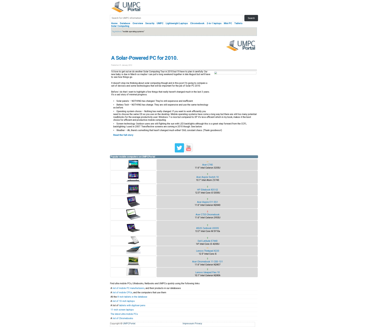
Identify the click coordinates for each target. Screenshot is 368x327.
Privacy (198, 323)
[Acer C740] (133, 168)
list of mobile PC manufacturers (128, 288)
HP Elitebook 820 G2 (207, 189)
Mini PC (228, 23)
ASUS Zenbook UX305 (207, 228)
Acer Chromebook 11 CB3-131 (207, 261)
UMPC (160, 23)
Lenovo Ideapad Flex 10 (207, 272)
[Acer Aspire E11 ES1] (133, 207)
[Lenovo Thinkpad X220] (133, 252)
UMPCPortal (129, 323)
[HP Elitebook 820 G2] (133, 194)
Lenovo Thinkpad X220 (207, 250)
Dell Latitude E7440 (207, 241)
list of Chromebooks (123, 318)
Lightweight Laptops (177, 23)
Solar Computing (120, 26)
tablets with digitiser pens (132, 305)
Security (149, 23)
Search (251, 18)
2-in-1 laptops (214, 23)
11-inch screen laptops (122, 309)
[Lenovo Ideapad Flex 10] (133, 275)
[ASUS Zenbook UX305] (133, 234)
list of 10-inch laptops (124, 301)
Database (125, 23)
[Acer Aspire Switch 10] (133, 182)
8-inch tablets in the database (132, 296)
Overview (138, 23)
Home (114, 23)
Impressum (188, 323)
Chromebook (197, 23)
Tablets (238, 23)
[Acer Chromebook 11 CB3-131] (133, 265)
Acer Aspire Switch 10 (207, 177)
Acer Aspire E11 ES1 (207, 202)
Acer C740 (207, 164)
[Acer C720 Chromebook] (133, 218)
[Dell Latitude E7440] (133, 243)
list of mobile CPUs (122, 292)
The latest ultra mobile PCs (124, 314)
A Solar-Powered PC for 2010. (144, 58)
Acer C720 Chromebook (208, 214)
